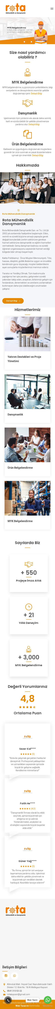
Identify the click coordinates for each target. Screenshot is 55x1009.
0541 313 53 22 (14, 991)
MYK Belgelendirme (20, 521)
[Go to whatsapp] (47, 1000)
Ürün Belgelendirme (20, 467)
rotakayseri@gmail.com (18, 994)
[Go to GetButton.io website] (48, 1006)
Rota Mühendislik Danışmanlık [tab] (18, 213)
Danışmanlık (15, 414)
